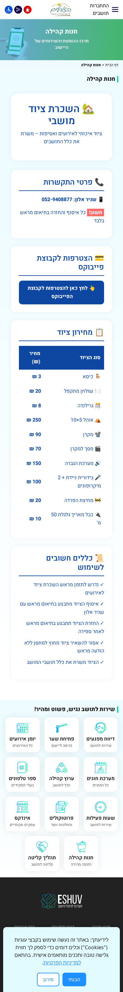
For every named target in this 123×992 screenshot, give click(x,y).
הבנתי (74, 979)
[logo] (60, 9)
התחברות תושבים (99, 9)
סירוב (48, 979)
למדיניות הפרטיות (62, 962)
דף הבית (111, 65)
